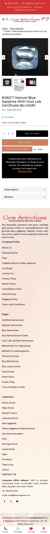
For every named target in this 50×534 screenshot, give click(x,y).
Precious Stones (10, 356)
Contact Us (8, 273)
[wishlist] (42, 19)
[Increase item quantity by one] (13, 134)
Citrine (5, 470)
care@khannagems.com (34, 3)
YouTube (31, 532)
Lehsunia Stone (10, 418)
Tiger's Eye (7, 464)
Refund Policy (9, 294)
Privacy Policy (9, 278)
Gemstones (8, 371)
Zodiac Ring (8, 382)
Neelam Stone (9, 413)
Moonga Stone (9, 444)
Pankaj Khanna (10, 253)
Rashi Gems (8, 377)
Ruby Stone (8, 408)
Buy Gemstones (10, 330)
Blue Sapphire (9, 423)
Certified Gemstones (13, 320)
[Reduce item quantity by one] (4, 134)
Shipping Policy (10, 299)
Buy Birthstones (10, 361)
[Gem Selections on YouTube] (17, 501)
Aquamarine (8, 449)
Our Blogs (7, 268)
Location (43, 532)
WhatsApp (18, 532)
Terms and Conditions (13, 304)
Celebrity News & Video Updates (19, 263)
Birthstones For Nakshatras (16, 346)
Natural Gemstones (12, 325)
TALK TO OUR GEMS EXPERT (17, 149)
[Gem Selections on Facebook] (4, 501)
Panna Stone (8, 403)
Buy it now (25, 142)
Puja (4, 258)
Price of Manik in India (13, 387)
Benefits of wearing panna (15, 351)
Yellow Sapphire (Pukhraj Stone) (18, 428)
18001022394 (12, 3)
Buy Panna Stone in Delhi (15, 335)
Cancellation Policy (12, 289)
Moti (4, 439)
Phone (5, 532)
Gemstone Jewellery (12, 433)
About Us (7, 247)
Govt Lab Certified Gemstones (18, 340)
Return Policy (9, 284)
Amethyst (7, 459)
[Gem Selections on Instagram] (10, 501)
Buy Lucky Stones (11, 366)
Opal (4, 454)
